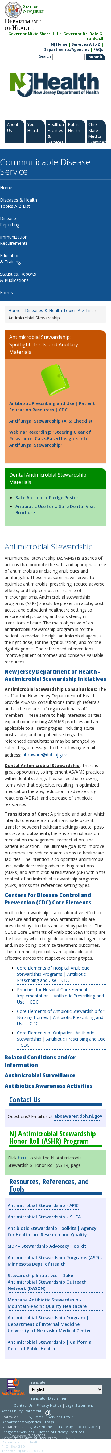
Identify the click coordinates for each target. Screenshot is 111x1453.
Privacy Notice (49, 1405)
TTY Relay (65, 1426)
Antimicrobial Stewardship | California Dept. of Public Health (50, 1345)
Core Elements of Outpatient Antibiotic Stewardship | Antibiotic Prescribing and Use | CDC (61, 1039)
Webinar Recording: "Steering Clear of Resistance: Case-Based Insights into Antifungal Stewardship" (50, 438)
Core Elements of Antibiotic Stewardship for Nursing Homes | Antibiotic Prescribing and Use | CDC (60, 1017)
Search (45, 56)
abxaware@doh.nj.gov (45, 755)
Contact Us (23, 1405)
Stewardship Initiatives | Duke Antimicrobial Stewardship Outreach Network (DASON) (47, 1281)
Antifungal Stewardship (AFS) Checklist (51, 421)
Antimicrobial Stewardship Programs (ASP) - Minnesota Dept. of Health (55, 1261)
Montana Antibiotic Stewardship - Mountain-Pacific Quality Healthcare (47, 1303)
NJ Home (59, 44)
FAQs (98, 49)
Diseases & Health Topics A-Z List (59, 310)
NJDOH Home (40, 1426)
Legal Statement (79, 1405)
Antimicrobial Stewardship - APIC (43, 1205)
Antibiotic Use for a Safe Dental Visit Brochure (55, 509)
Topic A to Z (87, 1426)
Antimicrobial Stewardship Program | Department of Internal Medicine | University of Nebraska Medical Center (49, 1324)
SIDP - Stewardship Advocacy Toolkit (47, 1246)
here (22, 1157)
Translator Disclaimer (48, 1398)
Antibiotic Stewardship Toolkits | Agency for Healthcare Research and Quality (52, 1231)
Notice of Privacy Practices (61, 1432)
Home (14, 310)
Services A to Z (86, 44)
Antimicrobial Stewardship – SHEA (44, 1217)
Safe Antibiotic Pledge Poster (46, 497)
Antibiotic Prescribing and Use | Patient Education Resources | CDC (52, 406)
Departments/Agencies (66, 49)
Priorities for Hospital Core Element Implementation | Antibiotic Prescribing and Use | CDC (60, 996)
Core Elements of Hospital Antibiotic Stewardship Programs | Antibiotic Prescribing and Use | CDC (53, 974)
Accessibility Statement (21, 1411)
